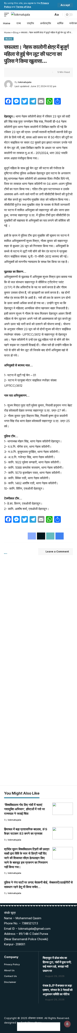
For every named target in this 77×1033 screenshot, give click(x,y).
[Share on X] (20, 72)
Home (7, 32)
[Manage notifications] (67, 1024)
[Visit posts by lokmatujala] (8, 84)
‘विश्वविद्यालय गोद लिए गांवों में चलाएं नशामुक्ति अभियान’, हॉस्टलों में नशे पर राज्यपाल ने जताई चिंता (24, 809)
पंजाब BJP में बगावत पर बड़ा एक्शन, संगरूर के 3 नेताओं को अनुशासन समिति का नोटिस (57, 990)
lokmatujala (24, 82)
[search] (49, 14)
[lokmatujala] (20, 14)
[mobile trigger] (7, 14)
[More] (39, 72)
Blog (15, 32)
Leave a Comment (57, 551)
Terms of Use (23, 7)
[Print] (32, 72)
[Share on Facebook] (13, 72)
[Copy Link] (26, 72)
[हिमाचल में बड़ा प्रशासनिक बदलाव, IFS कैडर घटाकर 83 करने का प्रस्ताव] (62, 833)
